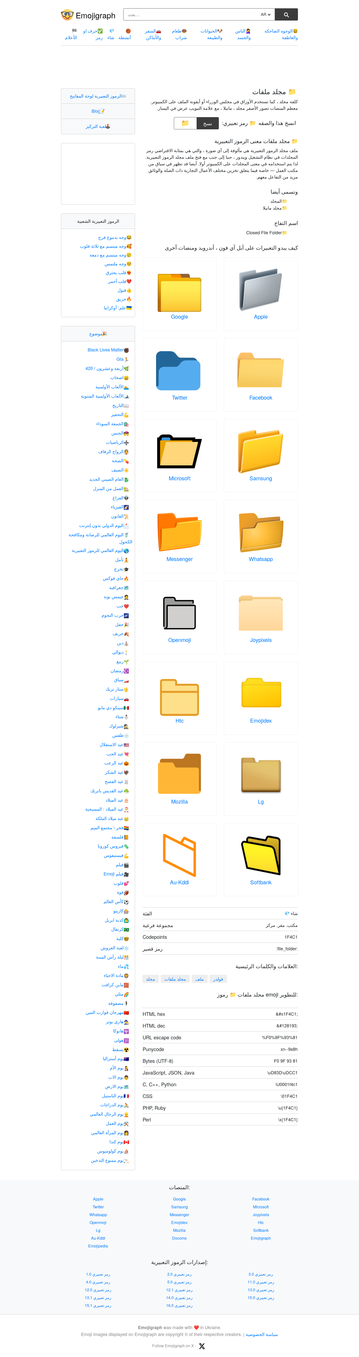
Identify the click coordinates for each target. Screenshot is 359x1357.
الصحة (120, 460)
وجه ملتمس (118, 263)
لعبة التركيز (98, 126)
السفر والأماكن (153, 33)
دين (123, 642)
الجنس (120, 432)
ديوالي (120, 652)
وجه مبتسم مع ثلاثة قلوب (106, 246)
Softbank (261, 882)
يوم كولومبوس (113, 1150)
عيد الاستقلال (114, 744)
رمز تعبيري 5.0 (179, 1282)
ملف (199, 979)
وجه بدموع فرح (115, 237)
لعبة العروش (115, 947)
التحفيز (120, 414)
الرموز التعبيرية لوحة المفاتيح (98, 95)
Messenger (180, 558)
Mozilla (179, 801)
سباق (121, 679)
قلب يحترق (119, 272)
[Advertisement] (179, 67)
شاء (110, 33)
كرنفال (120, 929)
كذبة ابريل (117, 920)
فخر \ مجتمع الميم (110, 827)
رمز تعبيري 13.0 (261, 1289)
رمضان (120, 670)
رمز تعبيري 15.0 (261, 1297)
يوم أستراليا (116, 1058)
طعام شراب (179, 33)
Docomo (179, 1238)
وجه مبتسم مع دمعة (111, 254)
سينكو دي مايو (113, 707)
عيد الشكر (117, 772)
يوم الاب (118, 1077)
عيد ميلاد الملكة (112, 818)
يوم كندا (119, 1141)
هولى (121, 1040)
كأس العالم (116, 901)
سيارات (119, 698)
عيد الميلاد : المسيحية (107, 809)
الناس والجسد (243, 33)
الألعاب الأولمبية (112, 386)
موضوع (98, 333)
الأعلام (71, 33)
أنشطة (124, 33)
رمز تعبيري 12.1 (179, 1289)
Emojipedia (98, 1246)
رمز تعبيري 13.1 (98, 1297)
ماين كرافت (115, 984)
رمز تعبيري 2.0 (179, 1274)
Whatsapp (261, 558)
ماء (123, 966)
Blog (98, 111)
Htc (180, 720)
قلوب (121, 883)
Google (179, 316)
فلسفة (120, 836)
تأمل (122, 559)
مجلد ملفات (175, 979)
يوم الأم (119, 1067)
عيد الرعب (116, 762)
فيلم (122, 864)
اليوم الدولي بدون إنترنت (104, 525)
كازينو (121, 910)
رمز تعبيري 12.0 (98, 1289)
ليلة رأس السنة (112, 956)
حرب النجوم (115, 615)
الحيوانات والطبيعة (211, 33)
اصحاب (119, 377)
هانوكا (121, 1030)
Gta (122, 359)
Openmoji (179, 639)
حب (122, 605)
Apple (261, 316)
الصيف (120, 469)
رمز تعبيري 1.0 (98, 1274)
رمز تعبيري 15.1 (98, 1305)
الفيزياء (120, 506)
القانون (120, 516)
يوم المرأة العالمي (110, 1132)
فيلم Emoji (116, 873)
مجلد (150, 979)
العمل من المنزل (111, 488)
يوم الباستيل (115, 1095)
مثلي (122, 993)
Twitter (179, 397)
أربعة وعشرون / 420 (107, 368)
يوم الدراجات (114, 1104)
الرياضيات (117, 442)
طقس (120, 735)
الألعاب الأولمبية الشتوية (105, 396)
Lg (261, 801)
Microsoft (179, 478)
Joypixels (261, 639)
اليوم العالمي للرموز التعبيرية (100, 550)
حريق (124, 298)
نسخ (208, 122)
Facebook (260, 397)
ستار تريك (117, 688)
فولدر (218, 979)
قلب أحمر (120, 281)
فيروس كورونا (113, 845)
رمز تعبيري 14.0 (179, 1297)
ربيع (122, 661)
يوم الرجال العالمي (109, 1113)
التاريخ (120, 405)
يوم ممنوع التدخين (110, 1160)
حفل (122, 624)
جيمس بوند (116, 596)
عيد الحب (117, 753)
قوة (123, 892)
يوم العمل (117, 1123)
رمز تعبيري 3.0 (261, 1274)
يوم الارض (117, 1086)
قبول (124, 290)
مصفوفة (118, 1003)
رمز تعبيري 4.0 (98, 1282)
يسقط (120, 1049)
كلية (122, 938)
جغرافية (119, 587)
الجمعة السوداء (112, 423)
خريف (121, 633)
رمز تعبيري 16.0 (179, 1305)
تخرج (121, 568)
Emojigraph (96, 15)
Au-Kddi (179, 882)
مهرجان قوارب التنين (107, 1012)
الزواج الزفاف (113, 451)
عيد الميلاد (117, 799)
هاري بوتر (117, 1021)
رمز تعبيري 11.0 (261, 1282)
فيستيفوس (116, 855)
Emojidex (261, 720)
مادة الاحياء (116, 975)
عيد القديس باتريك (109, 790)
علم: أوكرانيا (118, 307)
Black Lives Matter (108, 349)
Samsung (261, 478)
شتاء (122, 716)
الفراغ (121, 497)
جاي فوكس (116, 578)
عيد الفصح (117, 781)
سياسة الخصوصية (262, 1334)
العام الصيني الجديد (109, 479)
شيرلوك (119, 725)
